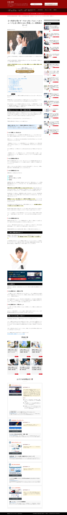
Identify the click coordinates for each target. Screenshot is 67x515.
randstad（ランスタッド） (18, 420)
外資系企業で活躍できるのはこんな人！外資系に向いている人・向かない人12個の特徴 (54, 41)
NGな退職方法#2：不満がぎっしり (16, 89)
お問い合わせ (20, 513)
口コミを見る (15, 394)
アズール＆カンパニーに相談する (18, 278)
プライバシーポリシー (14, 513)
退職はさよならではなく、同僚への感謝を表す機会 (17, 78)
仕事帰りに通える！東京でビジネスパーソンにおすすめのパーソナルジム (12, 350)
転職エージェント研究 (22, 10)
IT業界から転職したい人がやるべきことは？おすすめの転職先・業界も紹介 (12, 368)
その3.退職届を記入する (14, 82)
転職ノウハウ (30, 10)
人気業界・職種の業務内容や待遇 (29, 9)
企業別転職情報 (40, 9)
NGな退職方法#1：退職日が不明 (15, 88)
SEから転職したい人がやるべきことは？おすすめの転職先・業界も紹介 (25, 368)
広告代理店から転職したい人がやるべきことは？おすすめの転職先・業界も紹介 (36, 368)
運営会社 (8, 513)
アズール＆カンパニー (17, 385)
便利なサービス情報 (48, 9)
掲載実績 (55, 9)
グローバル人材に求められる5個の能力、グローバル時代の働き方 (54, 55)
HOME (9, 9)
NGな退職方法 (11, 87)
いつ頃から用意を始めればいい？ (14, 85)
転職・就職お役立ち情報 (12, 10)
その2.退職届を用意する (14, 81)
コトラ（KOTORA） (16, 487)
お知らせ (14, 9)
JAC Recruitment (16, 464)
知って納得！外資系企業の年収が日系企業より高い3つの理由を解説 (54, 34)
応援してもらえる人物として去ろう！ (15, 91)
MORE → (16, 356)
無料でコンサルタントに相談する (25, 71)
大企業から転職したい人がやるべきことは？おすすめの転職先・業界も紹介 (24, 350)
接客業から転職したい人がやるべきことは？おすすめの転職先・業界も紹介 (36, 350)
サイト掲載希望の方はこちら (36, 4)
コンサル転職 (20, 9)
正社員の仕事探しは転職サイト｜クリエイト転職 (16, 333)
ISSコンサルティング (16, 442)
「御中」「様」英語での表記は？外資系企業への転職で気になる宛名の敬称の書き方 (54, 48)
